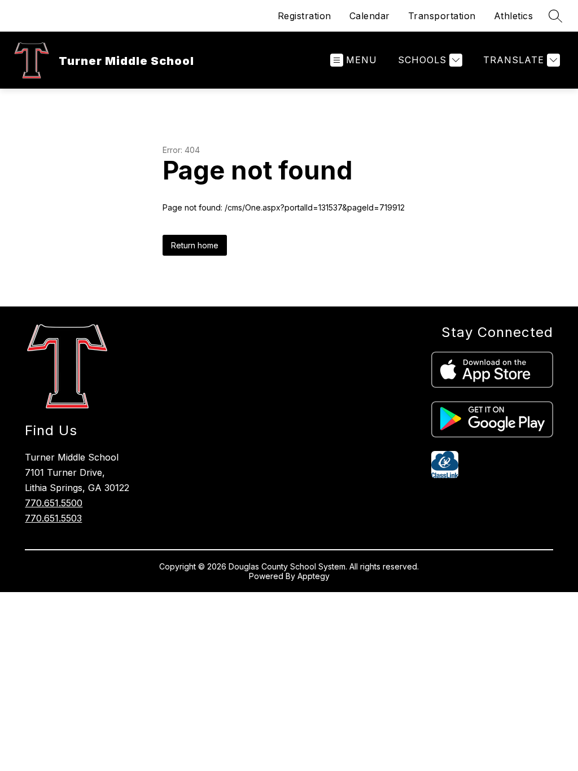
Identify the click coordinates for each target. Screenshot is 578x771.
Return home (194, 245)
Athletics (513, 15)
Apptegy (313, 576)
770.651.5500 (53, 503)
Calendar (369, 15)
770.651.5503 (53, 518)
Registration (304, 15)
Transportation (442, 15)
